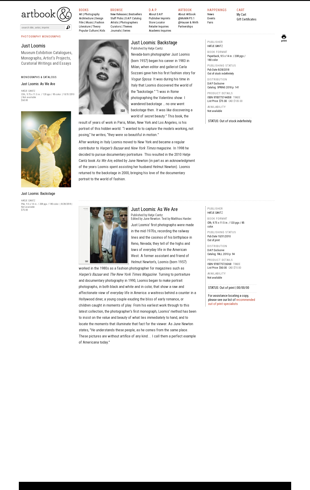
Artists (114, 22)
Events (211, 18)
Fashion (99, 22)
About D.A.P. (156, 14)
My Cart (241, 14)
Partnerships (185, 26)
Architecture (86, 18)
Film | (82, 22)
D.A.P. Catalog (133, 18)
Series (126, 30)
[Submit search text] (68, 27)
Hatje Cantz (215, 46)
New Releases (119, 14)
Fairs (210, 22)
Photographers (129, 22)
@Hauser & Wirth (188, 22)
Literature (84, 26)
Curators (116, 26)
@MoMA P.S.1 (186, 18)
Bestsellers (135, 14)
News (210, 14)
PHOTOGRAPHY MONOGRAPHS (41, 36)
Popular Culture (88, 30)
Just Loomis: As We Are (38, 84)
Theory (96, 26)
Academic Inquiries (160, 30)
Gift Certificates (246, 19)
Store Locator (157, 22)
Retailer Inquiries (159, 26)
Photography (91, 14)
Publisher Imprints (159, 18)
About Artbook (187, 14)
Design (99, 18)
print (284, 39)
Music (89, 22)
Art (80, 14)
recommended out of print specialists (231, 302)
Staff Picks (117, 18)
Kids (102, 30)
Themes (127, 26)
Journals (116, 30)
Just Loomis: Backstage (38, 193)
